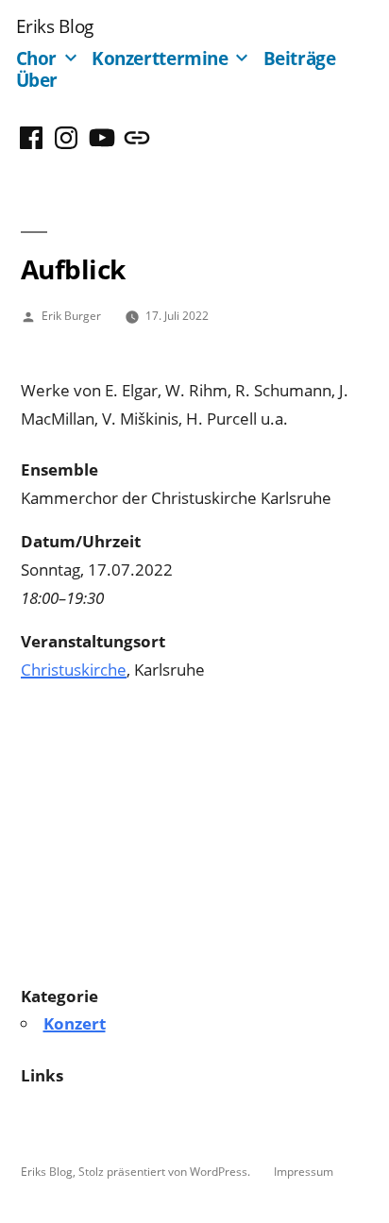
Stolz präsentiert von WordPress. (165, 1171)
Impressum (303, 1171)
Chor (37, 58)
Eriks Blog (54, 26)
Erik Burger (71, 315)
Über (37, 80)
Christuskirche (74, 669)
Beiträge (299, 58)
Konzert (74, 1023)
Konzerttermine (160, 58)
